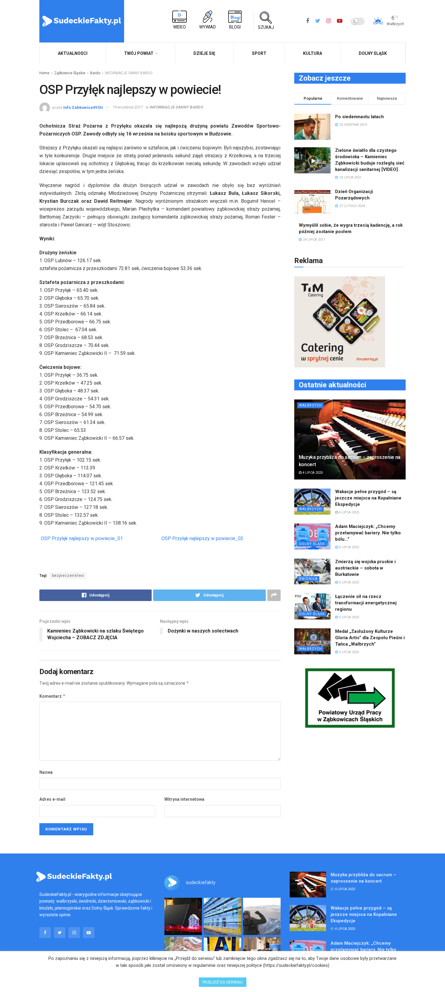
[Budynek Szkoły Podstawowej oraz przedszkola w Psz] (222, 916)
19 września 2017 (128, 107)
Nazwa (46, 772)
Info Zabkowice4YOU (83, 107)
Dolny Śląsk (373, 53)
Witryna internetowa (184, 799)
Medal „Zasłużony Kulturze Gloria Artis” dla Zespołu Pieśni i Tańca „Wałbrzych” (370, 638)
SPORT (259, 53)
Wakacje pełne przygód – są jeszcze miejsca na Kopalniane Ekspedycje (368, 498)
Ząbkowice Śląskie (69, 73)
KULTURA (312, 53)
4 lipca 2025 (312, 473)
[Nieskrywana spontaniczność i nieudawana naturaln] (183, 916)
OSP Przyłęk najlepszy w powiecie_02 (202, 538)
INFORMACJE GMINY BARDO (129, 73)
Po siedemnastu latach (359, 116)
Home (44, 73)
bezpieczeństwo (68, 575)
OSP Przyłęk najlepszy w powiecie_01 (82, 538)
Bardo (95, 73)
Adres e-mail (52, 799)
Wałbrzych (310, 405)
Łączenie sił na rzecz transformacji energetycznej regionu (366, 603)
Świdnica (308, 579)
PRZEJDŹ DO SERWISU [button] (223, 982)
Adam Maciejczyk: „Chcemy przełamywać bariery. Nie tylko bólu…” (368, 533)
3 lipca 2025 (348, 617)
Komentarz (52, 696)
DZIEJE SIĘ (204, 53)
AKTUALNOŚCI (72, 53)
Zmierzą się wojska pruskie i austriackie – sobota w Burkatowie (365, 568)
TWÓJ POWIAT (138, 53)
